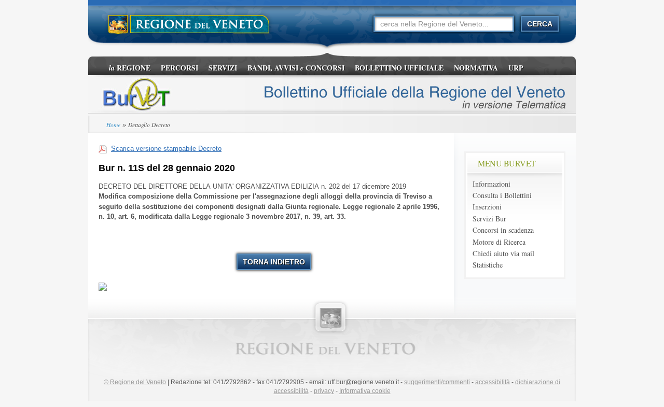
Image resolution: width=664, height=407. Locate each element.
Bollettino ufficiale (399, 67)
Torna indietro (274, 262)
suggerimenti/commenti (437, 382)
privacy (324, 391)
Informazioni (491, 184)
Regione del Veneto (135, 382)
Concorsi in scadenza (503, 230)
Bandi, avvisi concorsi (295, 67)
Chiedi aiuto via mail (503, 253)
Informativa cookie (365, 391)
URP (515, 67)
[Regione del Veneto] (189, 24)
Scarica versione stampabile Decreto (166, 148)
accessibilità (492, 382)
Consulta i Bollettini (502, 195)
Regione (129, 67)
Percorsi (179, 67)
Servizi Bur (489, 218)
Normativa (476, 67)
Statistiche (488, 265)
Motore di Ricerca (499, 242)
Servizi (223, 67)
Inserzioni (487, 207)
